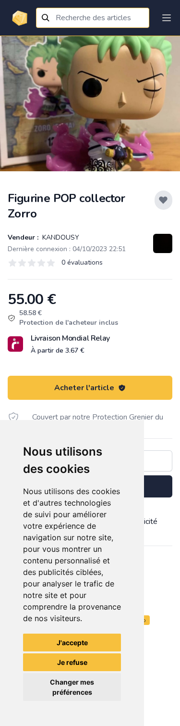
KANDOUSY (59, 237)
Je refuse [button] (72, 662)
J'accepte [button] (72, 642)
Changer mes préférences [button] (72, 687)
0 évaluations (82, 262)
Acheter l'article (84, 387)
